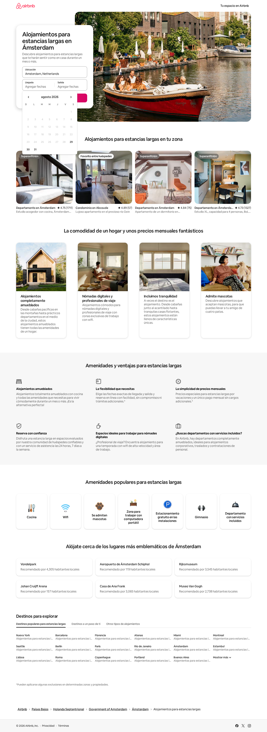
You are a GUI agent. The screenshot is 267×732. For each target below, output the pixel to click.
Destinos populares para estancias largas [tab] (41, 624)
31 (35, 149)
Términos (63, 725)
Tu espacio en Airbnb (234, 6)
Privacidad (48, 725)
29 (71, 142)
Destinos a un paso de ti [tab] (86, 624)
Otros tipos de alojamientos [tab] (123, 624)
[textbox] (38, 86)
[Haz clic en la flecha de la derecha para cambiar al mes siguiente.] (71, 97)
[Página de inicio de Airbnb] (25, 6)
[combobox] (54, 74)
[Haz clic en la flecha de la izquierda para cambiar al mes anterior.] (29, 97)
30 (28, 149)
